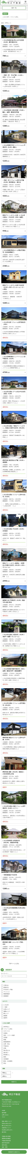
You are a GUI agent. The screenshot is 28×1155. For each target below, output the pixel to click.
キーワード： (5, 973)
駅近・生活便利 (8, 1061)
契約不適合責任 (5, 1142)
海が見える (7, 1050)
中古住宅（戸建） (9, 989)
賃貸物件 (6, 996)
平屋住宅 (6, 1046)
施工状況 (4, 1132)
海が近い (6, 1052)
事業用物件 (7, 994)
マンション (7, 992)
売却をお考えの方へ (7, 1123)
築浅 (5, 1057)
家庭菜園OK (7, 1042)
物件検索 (4, 1112)
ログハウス (7, 1031)
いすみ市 (6, 1005)
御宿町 (5, 1015)
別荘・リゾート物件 (9, 1035)
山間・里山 (7, 1044)
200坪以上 (6, 1027)
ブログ (3, 1117)
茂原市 (5, 1018)
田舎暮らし (7, 1054)
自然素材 (6, 1059)
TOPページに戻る (14, 963)
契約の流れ (4, 1145)
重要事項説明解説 (6, 1138)
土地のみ (6, 985)
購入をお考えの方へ (7, 1125)
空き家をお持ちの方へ (7, 1130)
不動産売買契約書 (6, 1140)
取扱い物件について (7, 1121)
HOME (3, 1110)
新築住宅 (6, 987)
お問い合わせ (5, 1115)
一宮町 (5, 1007)
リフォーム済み (8, 1029)
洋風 (5, 1048)
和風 (5, 1039)
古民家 (5, 1037)
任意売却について (6, 1127)
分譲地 (5, 1033)
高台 (5, 1063)
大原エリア (7, 1009)
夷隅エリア (7, 1011)
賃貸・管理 (4, 1147)
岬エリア (6, 1013)
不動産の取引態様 (6, 1136)
